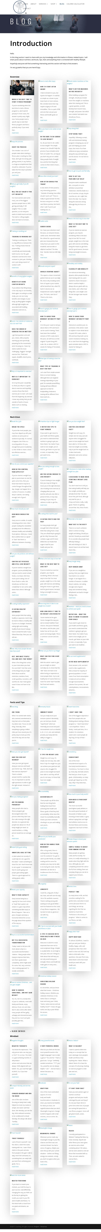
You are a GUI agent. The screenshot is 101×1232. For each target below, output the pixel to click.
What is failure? (75, 1046)
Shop (53, 4)
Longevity (44, 889)
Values (71, 1131)
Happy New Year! (75, 937)
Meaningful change (47, 1133)
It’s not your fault (76, 1088)
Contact (27, 9)
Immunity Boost (46, 712)
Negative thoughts (19, 1046)
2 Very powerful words (49, 1046)
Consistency (74, 757)
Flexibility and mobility (78, 269)
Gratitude (44, 1088)
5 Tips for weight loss (49, 754)
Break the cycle (18, 427)
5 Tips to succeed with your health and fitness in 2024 (50, 936)
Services (42, 4)
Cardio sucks (45, 226)
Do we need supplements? (79, 662)
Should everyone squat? (49, 272)
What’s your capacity (20, 895)
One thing (16, 712)
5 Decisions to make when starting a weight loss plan (79, 479)
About (33, 4)
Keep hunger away (76, 567)
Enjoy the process (19, 147)
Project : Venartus (40, 1226)
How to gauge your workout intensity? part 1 (50, 318)
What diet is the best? (78, 524)
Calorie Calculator (75, 4)
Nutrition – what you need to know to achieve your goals (78, 616)
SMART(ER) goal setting (21, 852)
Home (25, 4)
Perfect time (74, 892)
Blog (62, 4)
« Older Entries (17, 1031)
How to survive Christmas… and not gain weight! (22, 992)
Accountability (46, 797)
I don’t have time (75, 712)
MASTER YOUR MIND (19, 1181)
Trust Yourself (18, 1138)
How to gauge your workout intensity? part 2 (79, 318)
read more (15, 133)
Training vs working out (22, 237)
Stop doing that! (76, 134)
